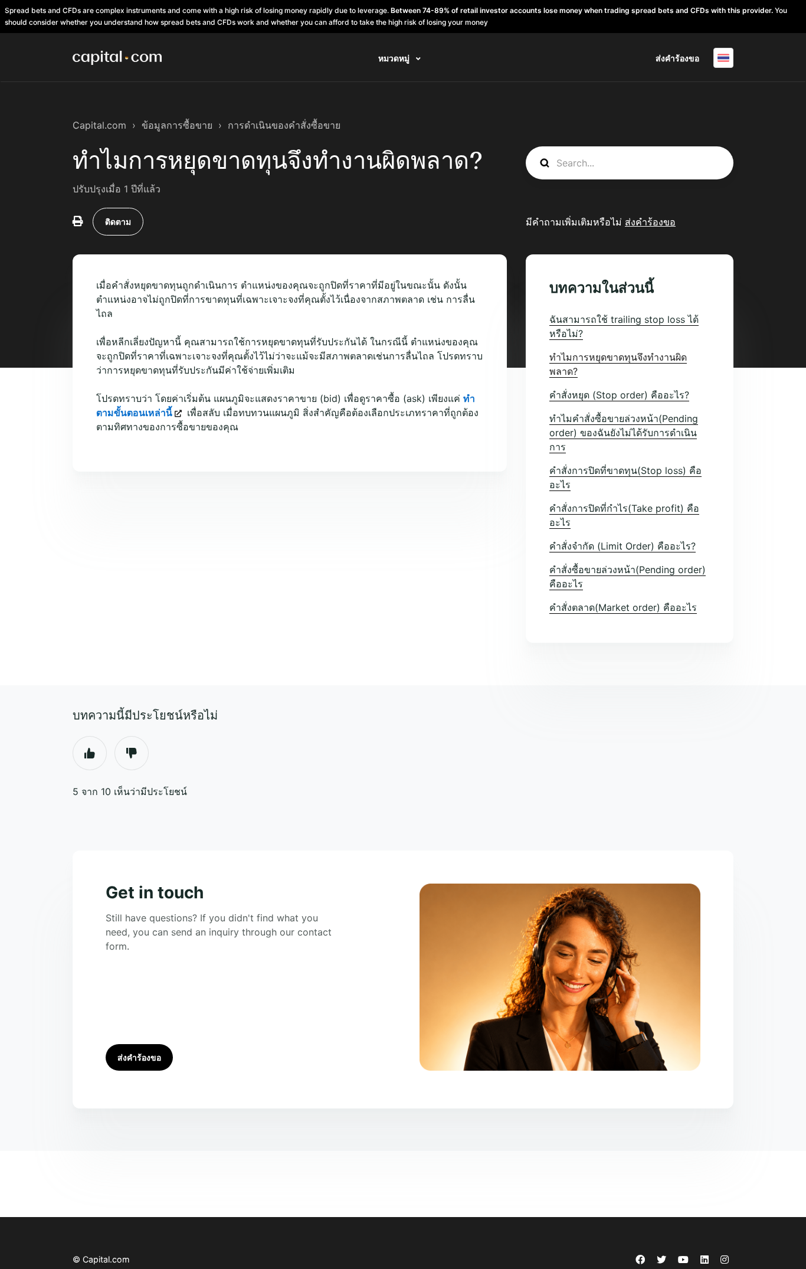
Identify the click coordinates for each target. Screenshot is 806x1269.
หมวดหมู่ (394, 58)
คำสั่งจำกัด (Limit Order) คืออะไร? (622, 546)
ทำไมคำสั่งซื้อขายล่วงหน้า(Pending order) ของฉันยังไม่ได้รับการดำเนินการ (623, 433)
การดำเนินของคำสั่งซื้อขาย (284, 125)
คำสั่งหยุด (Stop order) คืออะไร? (619, 395)
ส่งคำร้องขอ (677, 58)
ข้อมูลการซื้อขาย (177, 125)
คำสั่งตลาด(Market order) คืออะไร (623, 607)
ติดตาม (118, 222)
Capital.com (99, 125)
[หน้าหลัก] (117, 58)
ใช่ (90, 753)
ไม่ (131, 753)
